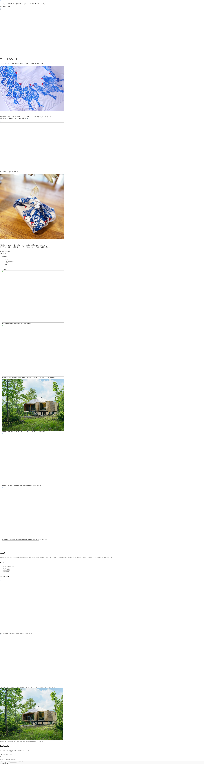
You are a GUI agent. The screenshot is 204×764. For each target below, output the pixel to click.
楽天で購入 (6, 571)
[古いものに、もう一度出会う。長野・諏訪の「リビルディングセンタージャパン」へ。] (33, 376)
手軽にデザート (5, 253)
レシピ (6, 262)
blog (38, 3)
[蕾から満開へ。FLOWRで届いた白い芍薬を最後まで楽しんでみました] (33, 538)
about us (11, 3)
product (19, 3)
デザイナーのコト (9, 259)
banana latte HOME (8, 566)
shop (43, 3)
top (4, 3)
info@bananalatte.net (9, 757)
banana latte (13, 762)
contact (31, 3)
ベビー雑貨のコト (9, 261)
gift (25, 3)
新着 (6, 264)
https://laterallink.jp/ (10, 759)
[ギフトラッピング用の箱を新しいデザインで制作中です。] (33, 484)
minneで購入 (6, 570)
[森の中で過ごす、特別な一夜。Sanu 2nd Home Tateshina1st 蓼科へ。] (33, 430)
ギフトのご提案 (5, 251)
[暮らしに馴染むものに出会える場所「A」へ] (33, 322)
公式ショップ (6, 568)
